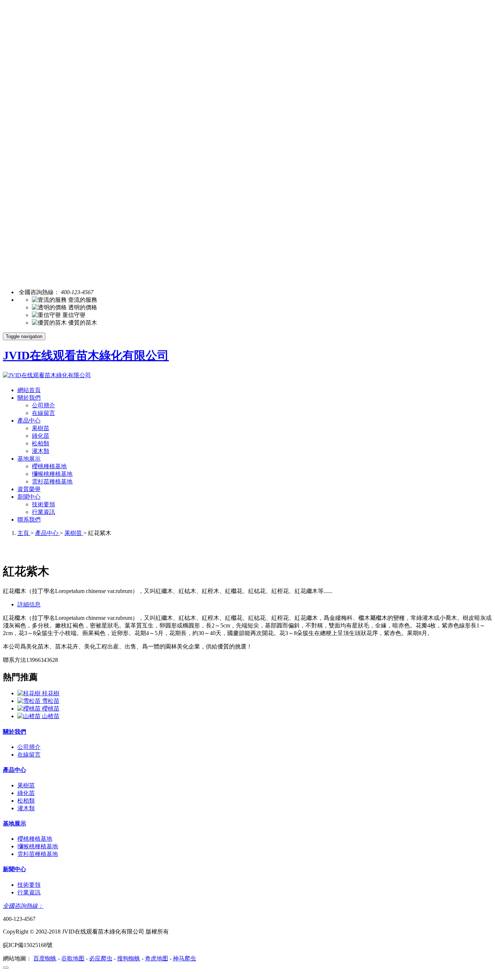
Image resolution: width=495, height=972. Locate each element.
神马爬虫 (184, 958)
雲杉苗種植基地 (52, 481)
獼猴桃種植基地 (52, 474)
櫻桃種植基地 (49, 466)
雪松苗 (50, 701)
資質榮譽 (29, 489)
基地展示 (29, 459)
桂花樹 (50, 693)
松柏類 (40, 443)
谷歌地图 (72, 958)
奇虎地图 (156, 958)
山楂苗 (50, 716)
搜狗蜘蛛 (128, 958)
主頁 (23, 533)
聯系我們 (29, 519)
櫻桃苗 (50, 708)
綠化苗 (40, 436)
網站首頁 (29, 390)
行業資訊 (43, 512)
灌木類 (40, 451)
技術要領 (43, 504)
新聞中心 (29, 497)
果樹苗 (40, 428)
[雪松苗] (29, 701)
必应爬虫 (100, 958)
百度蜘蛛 (45, 958)
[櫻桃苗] (29, 708)
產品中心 (29, 420)
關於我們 (29, 398)
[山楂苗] (29, 716)
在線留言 (43, 413)
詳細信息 (29, 604)
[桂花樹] (29, 693)
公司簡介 (43, 405)
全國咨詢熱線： (23, 906)
